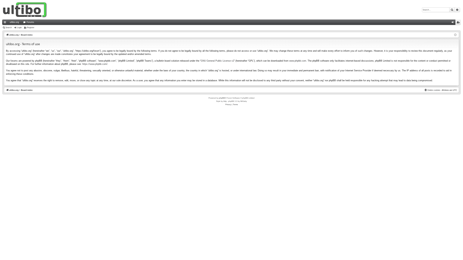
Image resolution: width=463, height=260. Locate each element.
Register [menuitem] (459, 23)
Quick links (6, 23)
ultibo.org (14, 22)
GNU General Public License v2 (217, 60)
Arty (225, 101)
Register (30, 27)
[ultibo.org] (24, 10)
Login (19, 27)
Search (8, 27)
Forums (30, 22)
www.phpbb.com (297, 60)
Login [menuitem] (453, 23)
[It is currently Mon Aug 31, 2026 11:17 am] (455, 35)
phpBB (222, 98)
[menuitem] (432, 90)
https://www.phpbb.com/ (94, 64)
